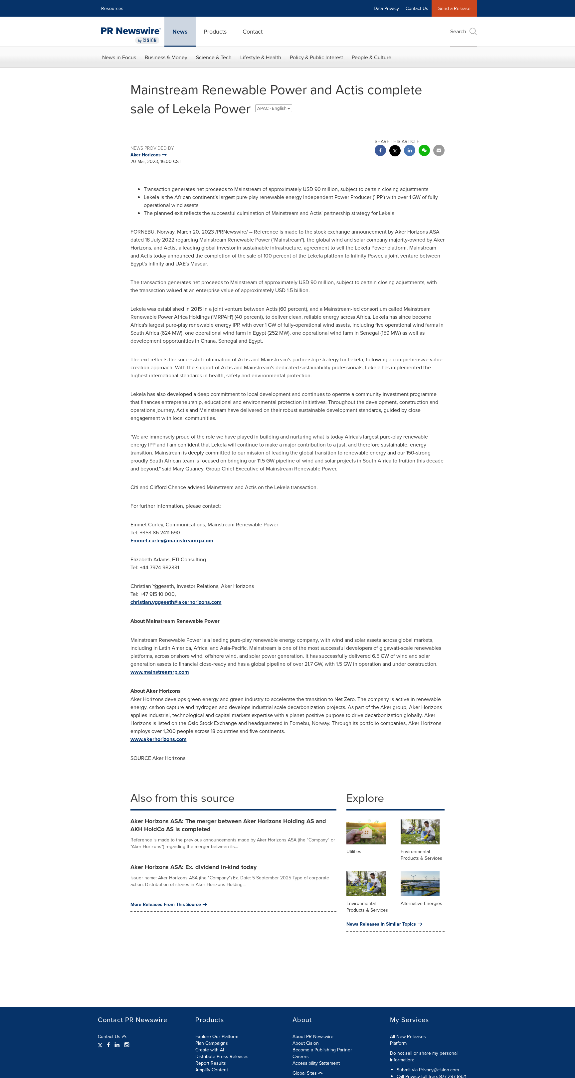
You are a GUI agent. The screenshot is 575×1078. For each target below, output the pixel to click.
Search (458, 31)
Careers (300, 1056)
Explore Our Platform (216, 1036)
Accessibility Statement (316, 1063)
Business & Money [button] (166, 57)
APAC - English (272, 108)
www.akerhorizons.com (158, 739)
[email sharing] (439, 151)
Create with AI (209, 1049)
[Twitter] (101, 1044)
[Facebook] (108, 1044)
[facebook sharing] (380, 151)
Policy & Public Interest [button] (316, 57)
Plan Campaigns (211, 1043)
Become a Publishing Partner (322, 1049)
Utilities (353, 851)
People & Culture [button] (371, 57)
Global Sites (305, 1073)
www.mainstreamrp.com (159, 672)
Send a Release (454, 8)
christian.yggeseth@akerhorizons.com (176, 602)
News (180, 31)
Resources (112, 8)
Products (215, 31)
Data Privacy (386, 8)
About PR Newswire (312, 1036)
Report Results (210, 1063)
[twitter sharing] (395, 151)
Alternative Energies (421, 903)
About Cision (305, 1043)
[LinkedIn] (117, 1044)
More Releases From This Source (165, 904)
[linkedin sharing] (409, 151)
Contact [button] (253, 31)
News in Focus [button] (119, 57)
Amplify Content (211, 1069)
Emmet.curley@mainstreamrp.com (171, 540)
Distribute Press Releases (222, 1056)
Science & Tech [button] (214, 57)
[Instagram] (127, 1044)
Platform (398, 1043)
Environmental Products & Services (421, 854)
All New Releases (408, 1036)
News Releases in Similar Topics (381, 924)
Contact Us (417, 8)
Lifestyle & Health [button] (260, 57)
